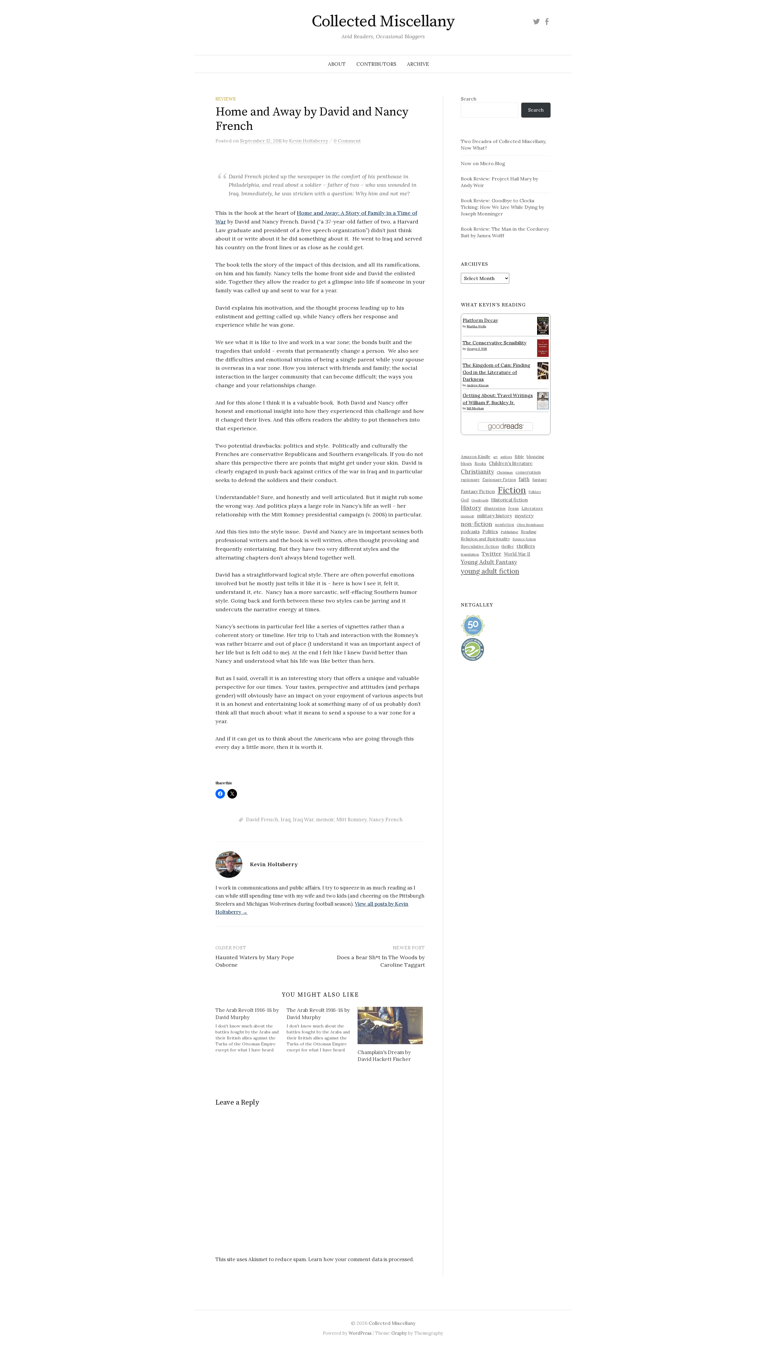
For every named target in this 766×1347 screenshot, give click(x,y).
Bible (519, 456)
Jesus (513, 508)
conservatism (528, 472)
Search (468, 99)
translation (470, 554)
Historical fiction (509, 500)
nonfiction (504, 524)
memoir (325, 819)
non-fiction (476, 523)
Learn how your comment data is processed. (361, 1259)
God (465, 500)
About (337, 64)
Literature (532, 508)
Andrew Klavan (478, 385)
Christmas (505, 472)
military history (494, 516)
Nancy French (386, 819)
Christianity (477, 471)
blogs (466, 463)
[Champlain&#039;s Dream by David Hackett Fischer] (390, 1025)
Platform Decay (480, 320)
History (471, 507)
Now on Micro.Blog (483, 163)
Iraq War (303, 819)
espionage (470, 479)
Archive (418, 64)
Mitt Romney (351, 819)
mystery (524, 516)
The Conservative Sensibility (494, 343)
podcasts (470, 531)
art (495, 457)
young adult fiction (490, 571)
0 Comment (347, 141)
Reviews (225, 99)
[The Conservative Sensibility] (543, 347)
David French (262, 819)
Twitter (491, 553)
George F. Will (477, 349)
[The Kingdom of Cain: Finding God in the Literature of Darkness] (543, 370)
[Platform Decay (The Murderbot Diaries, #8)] (543, 326)
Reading (528, 531)
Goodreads (479, 500)
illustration (494, 508)
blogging (535, 456)
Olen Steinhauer (530, 524)
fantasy (539, 479)
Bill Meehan (475, 408)
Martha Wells (476, 326)
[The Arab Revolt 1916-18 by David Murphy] (251, 1030)
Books (480, 463)
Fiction (512, 489)
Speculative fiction (480, 546)
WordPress (360, 1333)
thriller (507, 546)
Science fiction (524, 539)
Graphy (399, 1333)
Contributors (376, 64)
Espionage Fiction (499, 479)
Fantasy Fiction (478, 491)
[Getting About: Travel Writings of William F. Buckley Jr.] (543, 400)
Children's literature (511, 463)
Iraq (286, 819)
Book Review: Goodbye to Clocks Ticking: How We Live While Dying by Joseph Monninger (502, 207)
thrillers (525, 546)
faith (524, 479)
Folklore (535, 492)
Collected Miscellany (383, 21)
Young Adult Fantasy (489, 561)
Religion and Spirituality (485, 539)
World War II (517, 554)
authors (506, 457)
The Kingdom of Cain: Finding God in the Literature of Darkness (496, 372)
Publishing (509, 532)
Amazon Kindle (475, 456)
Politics (490, 531)
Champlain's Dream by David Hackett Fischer (384, 1056)
